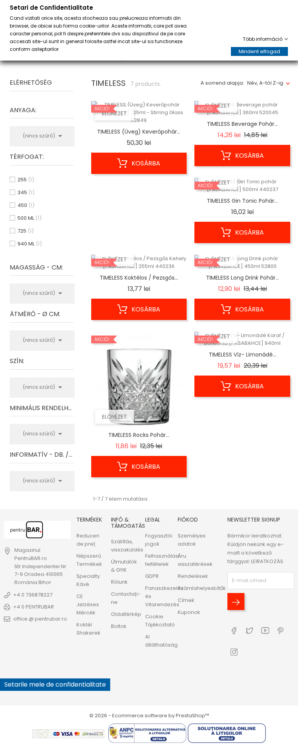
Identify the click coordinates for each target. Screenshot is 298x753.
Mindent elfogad (259, 51)
